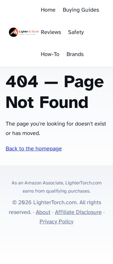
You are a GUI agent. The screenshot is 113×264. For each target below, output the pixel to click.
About (43, 213)
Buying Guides (81, 10)
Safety (76, 33)
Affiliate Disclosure (78, 213)
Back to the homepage (34, 149)
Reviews (51, 33)
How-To (50, 55)
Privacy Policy (56, 222)
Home (48, 10)
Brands (75, 55)
